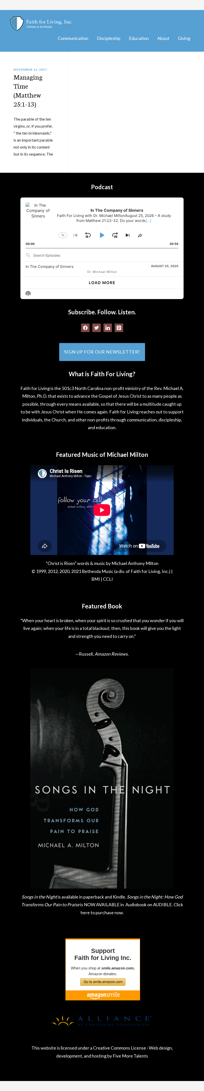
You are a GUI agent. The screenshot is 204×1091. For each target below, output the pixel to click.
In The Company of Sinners (50, 266)
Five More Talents (130, 1056)
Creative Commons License (119, 1048)
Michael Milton (41, 23)
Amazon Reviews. (112, 654)
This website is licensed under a (62, 1048)
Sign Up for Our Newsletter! (102, 352)
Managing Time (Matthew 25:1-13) (28, 90)
